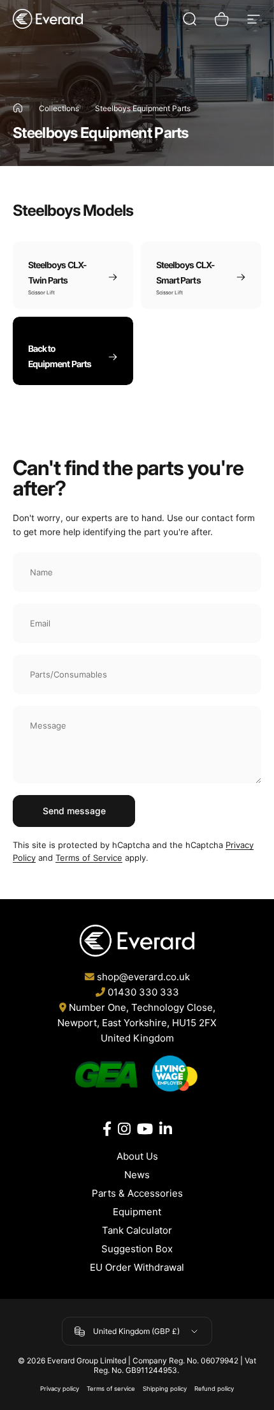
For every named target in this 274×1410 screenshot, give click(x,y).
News (137, 1175)
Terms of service (111, 1388)
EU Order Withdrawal (137, 1267)
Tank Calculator (137, 1230)
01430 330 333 (143, 992)
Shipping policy (165, 1388)
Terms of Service (88, 858)
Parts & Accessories (137, 1193)
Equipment (137, 1212)
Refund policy (214, 1388)
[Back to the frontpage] (18, 108)
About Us (137, 1156)
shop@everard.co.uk (143, 977)
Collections (59, 108)
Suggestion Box (137, 1249)
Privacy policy (59, 1388)
